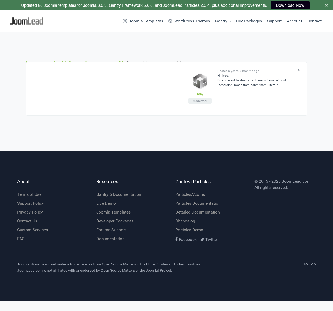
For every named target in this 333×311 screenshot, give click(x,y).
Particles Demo (189, 229)
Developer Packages (114, 220)
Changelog (185, 220)
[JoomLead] (25, 21)
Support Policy (30, 203)
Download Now (290, 5)
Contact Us (27, 220)
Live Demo (106, 203)
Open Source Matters (119, 264)
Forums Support (111, 229)
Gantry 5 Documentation (118, 194)
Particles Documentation (198, 203)
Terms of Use (29, 194)
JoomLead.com (296, 181)
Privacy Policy (30, 212)
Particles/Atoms (190, 194)
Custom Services (32, 229)
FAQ (21, 238)
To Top (309, 263)
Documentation (110, 238)
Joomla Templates (113, 212)
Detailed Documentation (197, 212)
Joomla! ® (25, 264)
